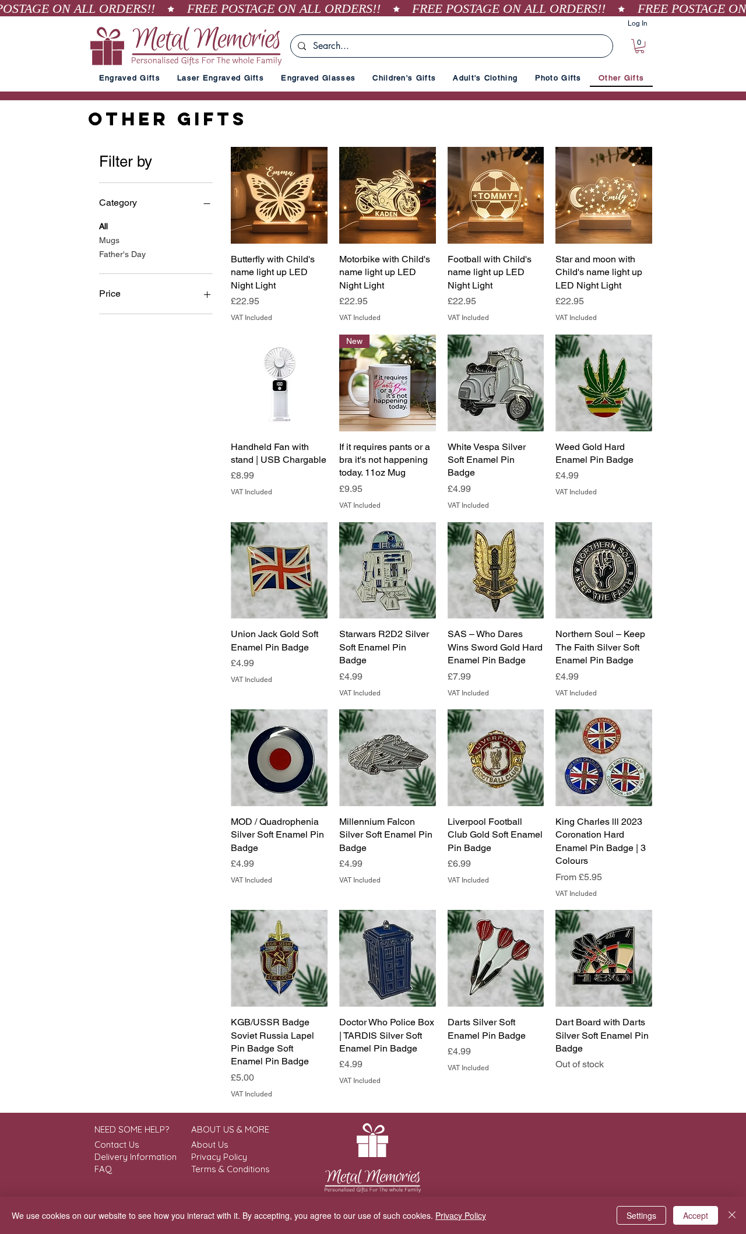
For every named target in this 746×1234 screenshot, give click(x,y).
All (103, 226)
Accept (695, 1215)
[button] (639, 46)
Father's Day (122, 254)
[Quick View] (279, 195)
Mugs (109, 240)
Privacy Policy (460, 1215)
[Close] (732, 1215)
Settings (641, 1215)
